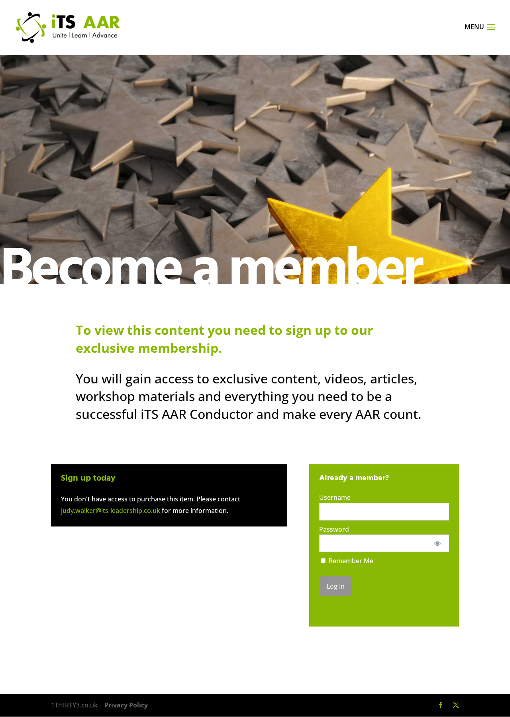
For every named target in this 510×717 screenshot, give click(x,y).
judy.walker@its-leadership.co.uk (110, 510)
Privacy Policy (126, 705)
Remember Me (350, 560)
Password (334, 529)
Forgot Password (345, 611)
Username (335, 497)
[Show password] (437, 543)
